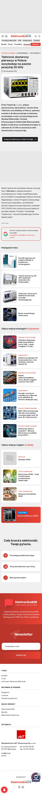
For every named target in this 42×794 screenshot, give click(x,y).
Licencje (4, 695)
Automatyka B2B (7, 709)
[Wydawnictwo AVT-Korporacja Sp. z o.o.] (21, 734)
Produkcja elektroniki (9, 40)
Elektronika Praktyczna (10, 715)
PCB (19, 40)
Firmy (10, 44)
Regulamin (5, 692)
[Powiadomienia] (4, 790)
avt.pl (3, 756)
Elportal (4, 712)
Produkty (18, 44)
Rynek (3, 44)
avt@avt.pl (5, 753)
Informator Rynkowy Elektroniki (13, 681)
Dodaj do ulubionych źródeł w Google (18, 139)
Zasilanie (37, 40)
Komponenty (27, 40)
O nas (3, 679)
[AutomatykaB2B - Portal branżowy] (21, 782)
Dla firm (35, 44)
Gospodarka (29, 44)
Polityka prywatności (9, 698)
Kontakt (4, 676)
